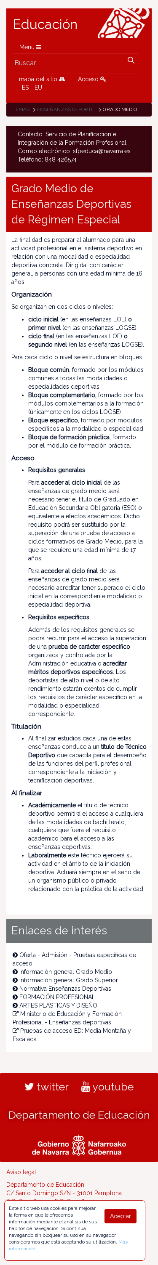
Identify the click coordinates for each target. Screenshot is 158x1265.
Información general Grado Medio (65, 971)
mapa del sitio (39, 79)
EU (38, 87)
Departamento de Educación (79, 1115)
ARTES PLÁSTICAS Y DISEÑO (58, 1005)
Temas (21, 109)
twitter (51, 1086)
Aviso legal (21, 1172)
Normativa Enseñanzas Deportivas (65, 988)
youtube (112, 1086)
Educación (45, 24)
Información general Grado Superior (68, 980)
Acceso (89, 79)
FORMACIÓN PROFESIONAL (57, 997)
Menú (27, 47)
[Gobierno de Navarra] (79, 1144)
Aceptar (120, 1216)
